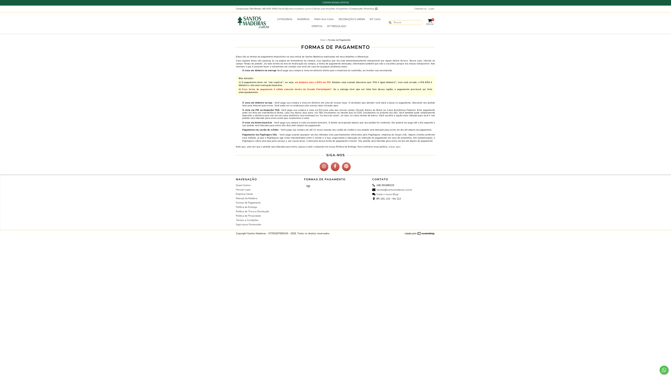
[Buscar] (389, 22)
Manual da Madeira (246, 198)
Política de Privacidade (248, 215)
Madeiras (303, 19)
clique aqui (395, 147)
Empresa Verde (244, 194)
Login (431, 8)
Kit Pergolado (336, 26)
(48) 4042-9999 (269, 8)
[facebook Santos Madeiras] (335, 166)
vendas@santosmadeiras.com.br (394, 189)
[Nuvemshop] (420, 234)
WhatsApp (369, 8)
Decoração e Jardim (352, 19)
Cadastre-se (420, 8)
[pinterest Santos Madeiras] (346, 166)
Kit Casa (375, 19)
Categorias (284, 19)
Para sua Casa (324, 19)
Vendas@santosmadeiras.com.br (295, 8)
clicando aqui (331, 105)
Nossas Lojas (243, 189)
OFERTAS (317, 26)
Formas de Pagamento (248, 202)
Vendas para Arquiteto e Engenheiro (330, 8)
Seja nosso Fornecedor (248, 224)
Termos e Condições (247, 220)
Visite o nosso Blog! (387, 194)
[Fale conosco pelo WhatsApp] (664, 370)
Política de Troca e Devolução (252, 211)
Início (323, 40)
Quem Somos (243, 185)
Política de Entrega (346, 147)
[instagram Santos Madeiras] (324, 166)
